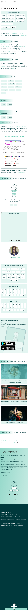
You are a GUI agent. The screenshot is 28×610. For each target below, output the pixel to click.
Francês (4, 84)
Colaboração (10, 519)
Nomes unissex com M (7, 24)
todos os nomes (19, 461)
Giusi (4, 274)
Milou (23, 277)
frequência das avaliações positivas (17, 126)
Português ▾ (14, 499)
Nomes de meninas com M (8, 18)
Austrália (23, 464)
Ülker (4, 277)
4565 (14, 27)
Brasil (23, 172)
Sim (11, 204)
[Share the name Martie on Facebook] (9, 241)
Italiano (4, 87)
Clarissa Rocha (16, 257)
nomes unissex (10, 461)
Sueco (19, 90)
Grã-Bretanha (8, 467)
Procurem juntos (10, 609)
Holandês (12, 84)
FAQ (19, 516)
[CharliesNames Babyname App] (9, 1)
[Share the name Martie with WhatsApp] (14, 241)
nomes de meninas (15, 460)
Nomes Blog (4, 475)
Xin (13, 274)
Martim (2, 46)
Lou (4, 271)
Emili (17, 269)
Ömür (9, 274)
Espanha (3, 174)
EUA (21, 466)
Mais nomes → (13, 280)
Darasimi (14, 277)
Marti (4, 104)
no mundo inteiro (11, 174)
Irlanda (14, 467)
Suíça (7, 469)
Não (16, 204)
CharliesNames (4, 441)
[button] (3, 226)
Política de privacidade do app (9, 514)
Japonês (11, 87)
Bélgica (6, 466)
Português (4, 90)
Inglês (19, 84)
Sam (13, 269)
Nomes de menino (20, 18)
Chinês (11, 80)
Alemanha (17, 464)
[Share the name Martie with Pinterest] (16, 241)
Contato (3, 512)
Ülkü (8, 277)
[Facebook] (12, 494)
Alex (19, 277)
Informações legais (21, 519)
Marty (10, 104)
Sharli (17, 274)
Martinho (8, 46)
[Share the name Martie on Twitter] (12, 241)
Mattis (4, 269)
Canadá (11, 466)
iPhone (2, 457)
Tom (9, 269)
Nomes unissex (20, 21)
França (2, 467)
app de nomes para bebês (18, 323)
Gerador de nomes (5, 472)
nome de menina (12, 33)
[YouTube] (15, 494)
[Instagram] (17, 494)
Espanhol (18, 80)
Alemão (4, 80)
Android (22, 455)
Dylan (18, 271)
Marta (20, 46)
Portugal (19, 172)
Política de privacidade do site (8, 516)
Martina (25, 46)
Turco (3, 93)
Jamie (13, 271)
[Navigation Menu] (26, 2)
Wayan (22, 274)
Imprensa (8, 512)
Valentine (22, 269)
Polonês (19, 87)
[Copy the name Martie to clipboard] (19, 241)
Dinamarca (16, 466)
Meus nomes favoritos (21, 609)
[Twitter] (10, 494)
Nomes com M (10, 15)
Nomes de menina (20, 15)
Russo (12, 90)
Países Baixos (20, 467)
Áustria (12, 469)
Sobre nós (3, 519)
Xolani (22, 271)
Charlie (8, 271)
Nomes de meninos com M (8, 21)
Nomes (3, 15)
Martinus (7, 51)
